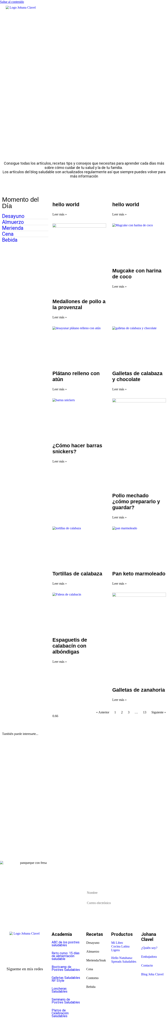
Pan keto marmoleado (138, 573)
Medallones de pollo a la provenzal (79, 304)
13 (144, 712)
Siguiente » (158, 712)
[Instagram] (32, 984)
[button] (91, 21)
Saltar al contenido (12, 1)
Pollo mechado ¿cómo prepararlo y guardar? (136, 501)
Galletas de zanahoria (138, 690)
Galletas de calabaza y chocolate (137, 376)
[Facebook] (17, 984)
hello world (65, 204)
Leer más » (59, 214)
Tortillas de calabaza (77, 573)
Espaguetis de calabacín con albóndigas (69, 646)
